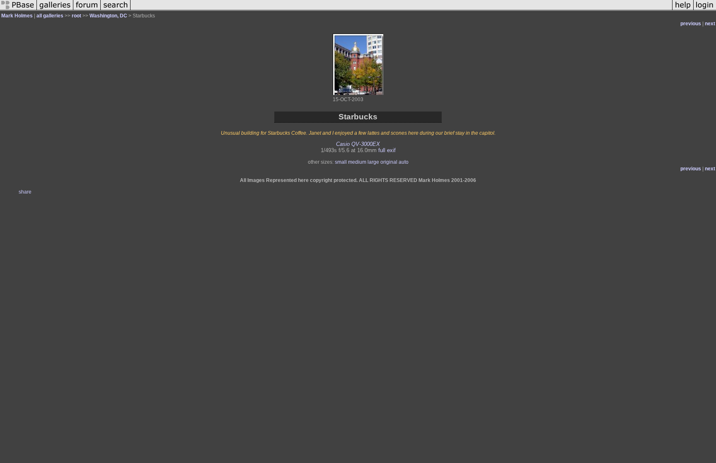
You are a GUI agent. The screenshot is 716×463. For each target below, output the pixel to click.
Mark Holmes (17, 16)
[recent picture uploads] (55, 10)
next (710, 24)
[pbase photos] (18, 10)
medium (357, 162)
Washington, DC (108, 16)
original (388, 162)
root (76, 16)
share (25, 192)
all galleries (49, 16)
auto (404, 162)
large (373, 162)
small (341, 162)
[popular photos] (401, 10)
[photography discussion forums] (87, 10)
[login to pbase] (705, 10)
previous (690, 24)
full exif (387, 150)
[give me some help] (683, 10)
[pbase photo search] (116, 10)
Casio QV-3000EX (358, 144)
